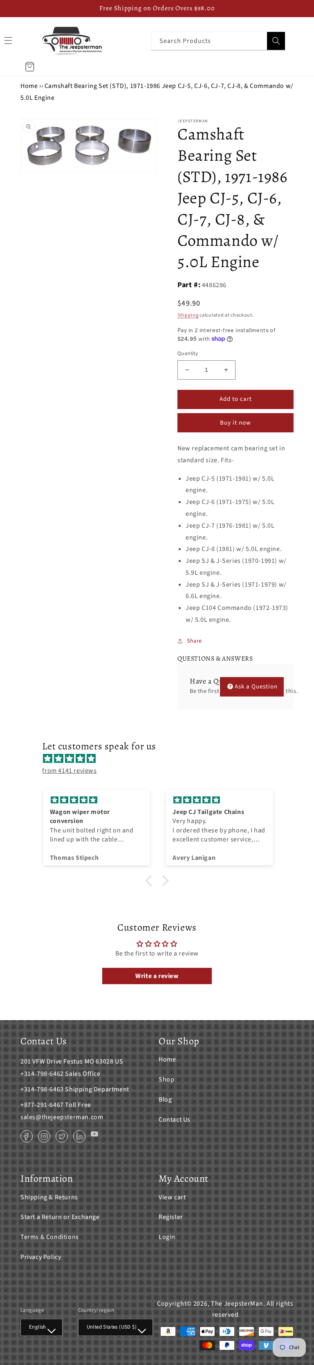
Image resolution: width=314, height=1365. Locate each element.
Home (29, 85)
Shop (166, 1079)
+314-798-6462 (42, 1073)
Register (171, 1216)
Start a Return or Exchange (60, 1216)
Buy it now (235, 422)
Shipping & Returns (49, 1197)
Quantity (187, 353)
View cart (172, 1197)
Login (167, 1236)
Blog (165, 1099)
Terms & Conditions (49, 1236)
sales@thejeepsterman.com (61, 1117)
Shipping (188, 315)
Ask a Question (256, 686)
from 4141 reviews (69, 770)
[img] (161, 759)
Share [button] (194, 641)
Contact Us (175, 1119)
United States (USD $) (112, 1327)
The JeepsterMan (237, 1303)
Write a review (156, 975)
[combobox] (218, 40)
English (37, 1327)
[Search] (276, 41)
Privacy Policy (40, 1257)
